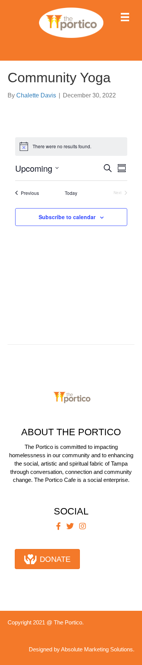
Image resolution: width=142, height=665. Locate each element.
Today (71, 193)
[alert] (71, 146)
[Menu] (124, 17)
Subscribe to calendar (67, 217)
